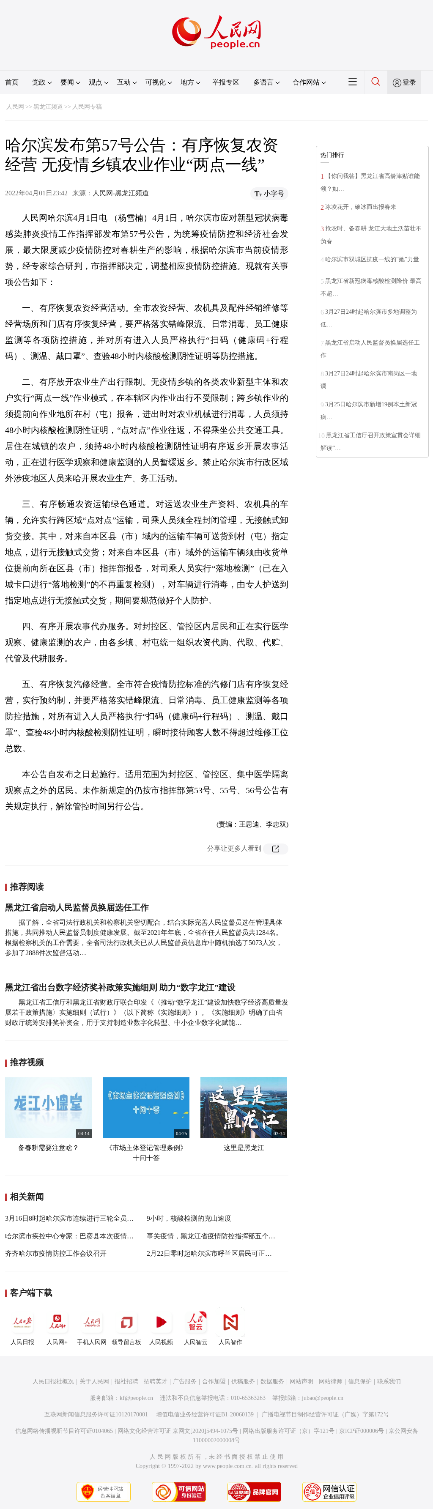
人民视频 (161, 1342)
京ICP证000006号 (361, 1431)
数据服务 (272, 1381)
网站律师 (331, 1381)
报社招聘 (126, 1381)
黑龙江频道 (48, 107)
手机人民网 (92, 1342)
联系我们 (389, 1381)
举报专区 (225, 82)
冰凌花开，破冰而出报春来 (360, 207)
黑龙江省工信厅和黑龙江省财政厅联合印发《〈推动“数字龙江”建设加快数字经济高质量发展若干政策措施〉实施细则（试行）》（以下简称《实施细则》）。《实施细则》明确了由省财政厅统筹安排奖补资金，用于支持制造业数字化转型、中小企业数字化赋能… (146, 1012)
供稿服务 (243, 1381)
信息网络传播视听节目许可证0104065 (64, 1431)
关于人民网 (94, 1381)
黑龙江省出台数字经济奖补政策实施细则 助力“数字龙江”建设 (120, 987)
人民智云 (196, 1342)
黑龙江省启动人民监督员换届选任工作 (77, 907)
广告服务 (185, 1381)
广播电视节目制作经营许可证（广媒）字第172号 (325, 1414)
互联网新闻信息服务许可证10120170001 (96, 1414)
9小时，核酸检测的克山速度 (189, 1218)
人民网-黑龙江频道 (121, 193)
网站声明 (301, 1381)
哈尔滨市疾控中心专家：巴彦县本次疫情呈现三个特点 (86, 1236)
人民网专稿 (87, 107)
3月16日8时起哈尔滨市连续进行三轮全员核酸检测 (79, 1218)
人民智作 (230, 1342)
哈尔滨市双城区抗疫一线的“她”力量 (372, 259)
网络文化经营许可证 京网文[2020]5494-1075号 (178, 1431)
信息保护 (360, 1381)
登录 (409, 82)
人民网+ (57, 1342)
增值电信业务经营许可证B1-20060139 (205, 1414)
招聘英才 (155, 1381)
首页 (12, 82)
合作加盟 (214, 1381)
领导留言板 (126, 1342)
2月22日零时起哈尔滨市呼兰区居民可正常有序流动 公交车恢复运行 (247, 1253)
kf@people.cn (136, 1398)
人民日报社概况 (53, 1381)
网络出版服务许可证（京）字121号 (288, 1431)
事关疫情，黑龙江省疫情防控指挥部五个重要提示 (221, 1236)
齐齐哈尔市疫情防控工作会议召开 (56, 1253)
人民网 (15, 107)
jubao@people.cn (322, 1398)
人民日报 (22, 1342)
